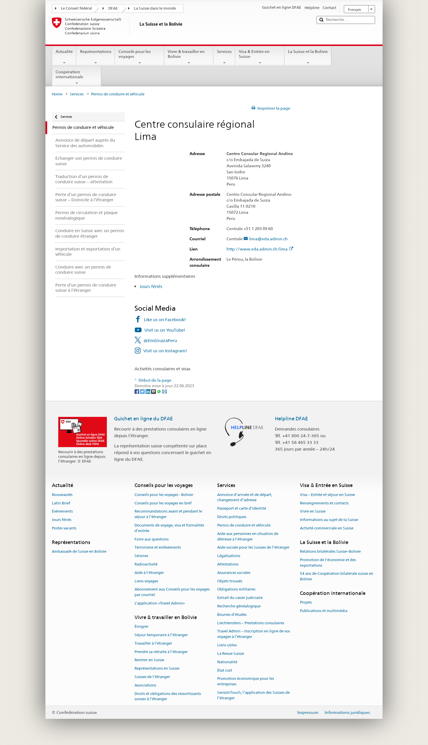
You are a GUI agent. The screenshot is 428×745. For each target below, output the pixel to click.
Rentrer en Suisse (149, 660)
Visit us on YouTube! (164, 330)
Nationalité (227, 662)
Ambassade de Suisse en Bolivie (79, 551)
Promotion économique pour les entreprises (245, 682)
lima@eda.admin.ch (268, 239)
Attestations (227, 564)
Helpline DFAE (291, 419)
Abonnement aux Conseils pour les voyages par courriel (172, 592)
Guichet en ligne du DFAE (143, 419)
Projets (306, 602)
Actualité (64, 51)
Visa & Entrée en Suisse (254, 54)
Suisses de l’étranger (152, 677)
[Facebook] (137, 391)
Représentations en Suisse (157, 668)
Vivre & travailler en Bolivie (186, 54)
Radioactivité (146, 564)
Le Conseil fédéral (76, 8)
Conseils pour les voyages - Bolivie (164, 494)
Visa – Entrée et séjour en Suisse (327, 494)
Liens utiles (227, 645)
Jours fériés (150, 286)
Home (57, 94)
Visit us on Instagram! (165, 350)
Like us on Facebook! (165, 319)
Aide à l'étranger (149, 572)
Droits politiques (231, 517)
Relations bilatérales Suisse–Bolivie (330, 551)
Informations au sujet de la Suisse (329, 520)
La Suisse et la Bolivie (308, 51)
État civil (224, 670)
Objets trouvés (229, 581)
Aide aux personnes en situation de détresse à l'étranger (247, 536)
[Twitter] (143, 391)
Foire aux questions (152, 539)
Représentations (96, 51)
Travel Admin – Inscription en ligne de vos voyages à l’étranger (253, 634)
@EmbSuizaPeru (160, 340)
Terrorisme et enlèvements (158, 547)
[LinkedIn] (148, 391)
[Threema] (154, 391)
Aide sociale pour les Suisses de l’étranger (253, 547)
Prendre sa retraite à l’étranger (161, 652)
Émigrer (141, 626)
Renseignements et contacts (324, 503)
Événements (62, 511)
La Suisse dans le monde (155, 8)
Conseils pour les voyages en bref (163, 503)
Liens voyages (146, 581)
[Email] (164, 391)
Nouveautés (62, 494)
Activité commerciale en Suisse (326, 528)
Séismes (141, 556)
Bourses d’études (232, 614)
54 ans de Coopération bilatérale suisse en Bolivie (336, 577)
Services (224, 51)
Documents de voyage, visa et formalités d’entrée (169, 528)
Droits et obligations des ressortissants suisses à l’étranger (168, 696)
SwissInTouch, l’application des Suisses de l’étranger (253, 695)
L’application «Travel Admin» (160, 603)
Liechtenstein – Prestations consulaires (250, 623)
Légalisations (228, 556)
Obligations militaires (236, 589)
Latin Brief (61, 503)
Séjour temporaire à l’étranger (161, 635)
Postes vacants (64, 528)
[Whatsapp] (159, 391)
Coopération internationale (69, 74)
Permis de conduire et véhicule (243, 525)
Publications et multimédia (323, 611)
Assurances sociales (233, 572)
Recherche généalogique (239, 606)
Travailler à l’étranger (153, 643)
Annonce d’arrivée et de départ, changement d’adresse (244, 497)
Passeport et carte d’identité (241, 508)
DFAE (113, 8)
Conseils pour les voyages (135, 54)
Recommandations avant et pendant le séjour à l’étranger (168, 514)
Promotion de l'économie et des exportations (328, 563)
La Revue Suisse (230, 653)
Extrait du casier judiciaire (240, 597)
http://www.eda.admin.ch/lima (257, 249)
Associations (145, 685)
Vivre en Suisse (313, 511)
